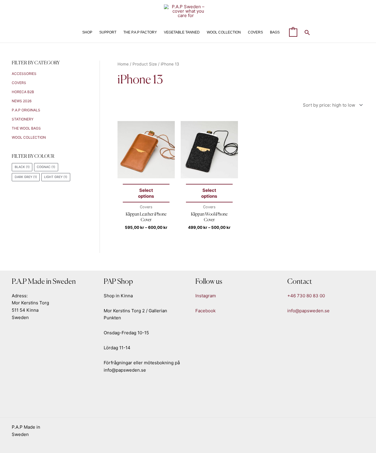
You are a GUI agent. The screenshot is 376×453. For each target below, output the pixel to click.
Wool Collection (29, 137)
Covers (19, 82)
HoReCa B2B (23, 92)
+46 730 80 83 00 (306, 295)
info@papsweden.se (308, 310)
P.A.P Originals (26, 110)
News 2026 (21, 101)
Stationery (22, 119)
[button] (307, 32)
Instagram (205, 295)
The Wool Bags (26, 128)
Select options (146, 193)
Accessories (24, 73)
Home (123, 64)
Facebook (205, 310)
